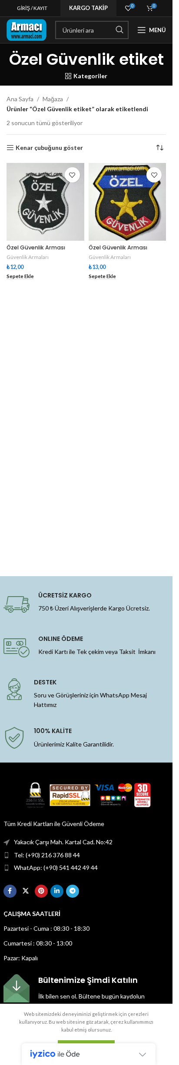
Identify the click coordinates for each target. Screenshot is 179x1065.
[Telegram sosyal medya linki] (72, 891)
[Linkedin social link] (56, 891)
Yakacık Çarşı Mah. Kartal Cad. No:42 (63, 842)
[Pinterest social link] (41, 891)
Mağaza (53, 99)
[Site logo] (26, 29)
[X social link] (25, 891)
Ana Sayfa (20, 99)
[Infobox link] (86, 988)
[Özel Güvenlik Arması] (45, 202)
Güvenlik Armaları (28, 257)
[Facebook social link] (10, 891)
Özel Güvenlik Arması (36, 247)
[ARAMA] (119, 30)
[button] (20, 276)
